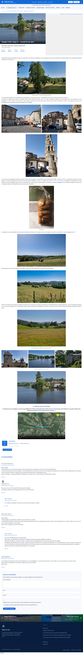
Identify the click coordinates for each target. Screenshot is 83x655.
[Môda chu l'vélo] (3, 626)
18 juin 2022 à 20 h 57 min (11, 535)
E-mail (4, 595)
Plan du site (45, 628)
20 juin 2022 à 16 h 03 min (7, 465)
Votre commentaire (6, 579)
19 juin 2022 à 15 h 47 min (11, 500)
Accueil (2, 7)
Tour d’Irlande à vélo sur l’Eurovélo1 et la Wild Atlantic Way (55, 632)
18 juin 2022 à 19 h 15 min (7, 515)
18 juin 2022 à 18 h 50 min (7, 558)
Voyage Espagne (40, 7)
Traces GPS (34, 2)
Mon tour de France (50, 7)
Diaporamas (40, 2)
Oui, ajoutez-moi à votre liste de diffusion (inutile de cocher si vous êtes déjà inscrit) (20, 604)
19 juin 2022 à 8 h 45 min (7, 485)
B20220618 (12, 441)
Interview (45, 2)
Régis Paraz (7, 498)
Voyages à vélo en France (48, 630)
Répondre (3, 477)
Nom (4, 590)
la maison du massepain (58, 180)
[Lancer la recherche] (81, 2)
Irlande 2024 (22, 7)
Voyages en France (30, 7)
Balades (58, 7)
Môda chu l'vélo (8, 1)
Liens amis (50, 2)
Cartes (63, 7)
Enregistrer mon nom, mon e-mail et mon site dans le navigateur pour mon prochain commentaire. (22, 602)
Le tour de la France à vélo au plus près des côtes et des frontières (56, 637)
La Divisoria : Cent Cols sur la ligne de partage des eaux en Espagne (57, 635)
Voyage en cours (12, 7)
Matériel (68, 7)
